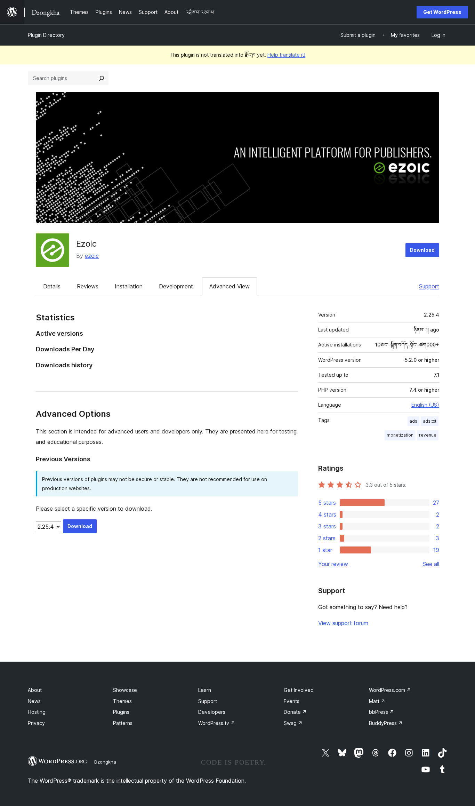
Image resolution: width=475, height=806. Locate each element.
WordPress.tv (216, 723)
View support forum (343, 623)
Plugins (121, 712)
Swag (293, 723)
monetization (400, 435)
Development (176, 286)
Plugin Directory (46, 35)
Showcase (125, 690)
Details (52, 286)
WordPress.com (390, 690)
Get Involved (299, 690)
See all (430, 563)
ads (413, 421)
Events (291, 701)
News (34, 701)
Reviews (87, 286)
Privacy (36, 723)
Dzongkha (105, 762)
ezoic (92, 255)
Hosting (37, 712)
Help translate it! (286, 55)
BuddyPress (386, 723)
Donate (295, 712)
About (35, 690)
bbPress (381, 712)
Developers (211, 712)
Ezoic (86, 244)
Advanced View (229, 286)
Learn (204, 690)
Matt (377, 701)
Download (422, 250)
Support (429, 286)
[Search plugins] (101, 78)
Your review (333, 563)
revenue (427, 435)
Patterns (122, 723)
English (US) (425, 405)
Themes (122, 701)
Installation (129, 286)
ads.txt (429, 421)
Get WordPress (442, 12)
